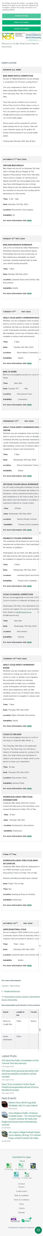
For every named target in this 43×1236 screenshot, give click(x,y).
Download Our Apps (21, 1159)
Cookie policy (21, 1191)
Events (22, 1208)
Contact (21, 1184)
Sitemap (21, 1212)
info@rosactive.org (23, 612)
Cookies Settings (21, 15)
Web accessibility (21, 1195)
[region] (21, 107)
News (21, 1204)
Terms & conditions (21, 1200)
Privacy (21, 1187)
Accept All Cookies (21, 28)
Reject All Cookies (21, 22)
